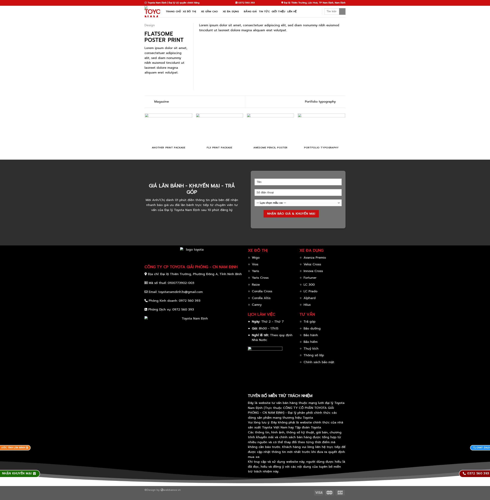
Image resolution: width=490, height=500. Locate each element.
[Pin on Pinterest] (160, 81)
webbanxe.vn (172, 490)
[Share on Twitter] (151, 81)
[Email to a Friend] (156, 81)
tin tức (264, 11)
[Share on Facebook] (146, 81)
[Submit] (342, 11)
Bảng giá (250, 11)
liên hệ (292, 11)
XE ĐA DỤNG (231, 11)
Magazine (161, 101)
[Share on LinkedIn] (165, 81)
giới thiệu (278, 11)
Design (150, 25)
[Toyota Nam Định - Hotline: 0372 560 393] (152, 11)
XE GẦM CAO (209, 11)
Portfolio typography (321, 101)
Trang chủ (173, 11)
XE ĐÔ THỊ (189, 11)
